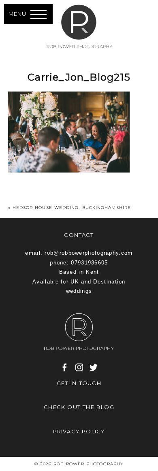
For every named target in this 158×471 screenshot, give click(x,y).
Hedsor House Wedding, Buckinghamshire (72, 207)
